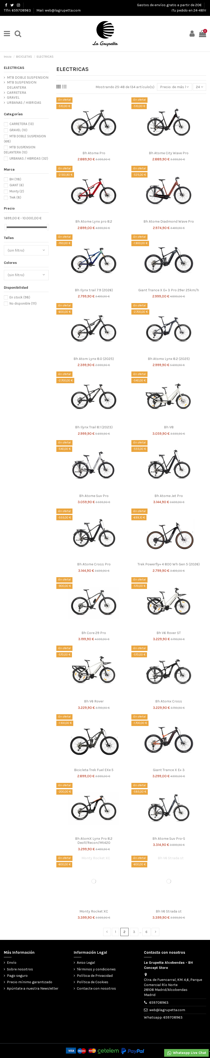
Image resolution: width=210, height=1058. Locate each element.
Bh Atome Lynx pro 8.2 (93, 221)
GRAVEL (13, 97)
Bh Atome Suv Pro (94, 496)
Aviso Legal (86, 962)
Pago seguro (17, 975)
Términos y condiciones (96, 969)
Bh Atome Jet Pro (168, 496)
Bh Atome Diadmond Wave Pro (168, 221)
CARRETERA (16, 92)
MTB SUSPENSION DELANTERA (21, 85)
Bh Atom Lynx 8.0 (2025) (94, 359)
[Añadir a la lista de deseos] (86, 146)
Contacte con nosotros (96, 988)
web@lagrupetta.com (167, 1010)
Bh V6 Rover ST (168, 633)
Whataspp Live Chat (189, 1053)
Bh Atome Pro (93, 153)
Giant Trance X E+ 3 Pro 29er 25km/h (168, 290)
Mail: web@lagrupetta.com (58, 10)
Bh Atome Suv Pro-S (168, 838)
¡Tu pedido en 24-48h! (189, 10)
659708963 (159, 1002)
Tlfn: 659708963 (18, 10)
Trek (15, 197)
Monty (16, 191)
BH (15, 179)
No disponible (23, 303)
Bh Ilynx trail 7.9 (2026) (94, 290)
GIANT (16, 185)
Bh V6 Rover (94, 701)
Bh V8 (169, 427)
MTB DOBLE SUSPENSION (27, 77)
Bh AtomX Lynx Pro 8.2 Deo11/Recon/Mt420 (93, 840)
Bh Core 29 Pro (93, 633)
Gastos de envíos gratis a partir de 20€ (169, 5)
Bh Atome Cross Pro (94, 564)
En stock (19, 297)
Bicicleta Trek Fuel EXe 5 (93, 770)
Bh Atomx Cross (168, 701)
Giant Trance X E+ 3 (169, 770)
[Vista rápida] (100, 146)
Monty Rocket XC (93, 911)
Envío (11, 962)
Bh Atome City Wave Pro (168, 153)
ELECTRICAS (14, 68)
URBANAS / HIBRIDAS (24, 102)
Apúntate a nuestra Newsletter (32, 988)
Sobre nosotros (20, 969)
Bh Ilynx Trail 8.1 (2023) (94, 427)
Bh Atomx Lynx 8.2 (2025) (169, 359)
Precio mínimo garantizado (29, 982)
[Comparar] (93, 146)
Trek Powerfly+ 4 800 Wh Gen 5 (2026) (169, 564)
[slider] (6, 227)
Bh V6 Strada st (169, 911)
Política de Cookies (92, 982)
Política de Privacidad (95, 975)
